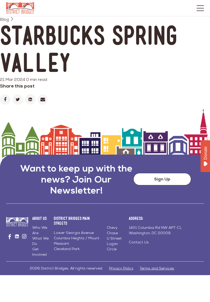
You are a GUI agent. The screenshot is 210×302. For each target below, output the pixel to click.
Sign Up (162, 179)
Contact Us (139, 242)
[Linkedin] (30, 99)
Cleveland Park (67, 248)
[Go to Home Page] (20, 8)
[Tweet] (18, 99)
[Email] (43, 99)
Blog (4, 19)
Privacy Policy (121, 268)
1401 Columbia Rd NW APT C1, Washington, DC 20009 (155, 230)
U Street (114, 238)
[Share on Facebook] (5, 99)
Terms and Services (157, 268)
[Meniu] (200, 8)
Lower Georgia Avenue (74, 232)
